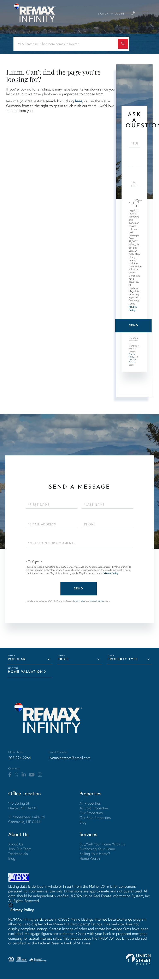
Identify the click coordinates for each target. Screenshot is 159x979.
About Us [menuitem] (15, 844)
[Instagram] (40, 775)
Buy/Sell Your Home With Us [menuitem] (102, 844)
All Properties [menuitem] (90, 803)
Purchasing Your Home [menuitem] (97, 848)
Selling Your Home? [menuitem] (95, 853)
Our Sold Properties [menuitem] (95, 817)
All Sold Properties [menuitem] (94, 808)
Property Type (122, 659)
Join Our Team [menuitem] (19, 848)
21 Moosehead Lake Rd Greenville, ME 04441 (26, 819)
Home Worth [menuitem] (90, 858)
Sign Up (103, 14)
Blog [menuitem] (83, 822)
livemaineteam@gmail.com (69, 757)
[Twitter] (16, 775)
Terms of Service (132, 360)
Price (63, 659)
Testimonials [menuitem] (18, 853)
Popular (17, 659)
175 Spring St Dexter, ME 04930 (22, 805)
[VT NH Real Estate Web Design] (138, 959)
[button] (123, 44)
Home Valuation (25, 672)
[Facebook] (9, 775)
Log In (119, 14)
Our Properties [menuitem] (91, 812)
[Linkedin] (24, 775)
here (78, 100)
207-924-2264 (19, 757)
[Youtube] (32, 775)
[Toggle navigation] (145, 13)
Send (133, 325)
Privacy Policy (133, 308)
